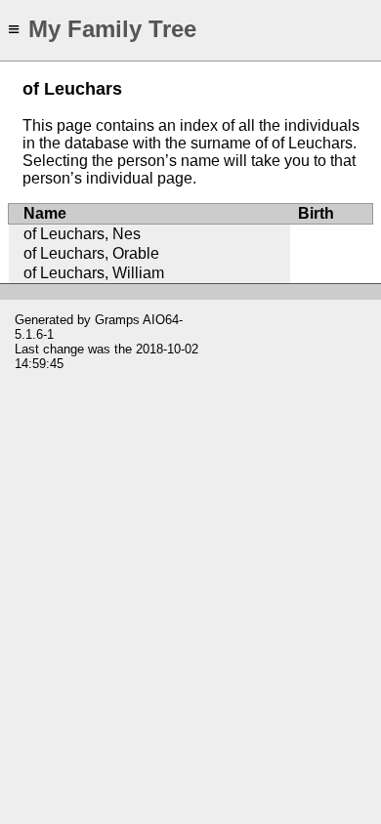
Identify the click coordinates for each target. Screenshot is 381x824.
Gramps (117, 319)
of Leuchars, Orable (91, 253)
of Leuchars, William (93, 273)
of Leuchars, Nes (82, 234)
